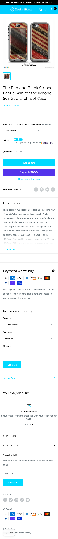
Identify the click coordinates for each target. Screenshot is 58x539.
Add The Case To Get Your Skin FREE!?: (28, 124)
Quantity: (7, 151)
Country (7, 318)
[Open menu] (4, 10)
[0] (52, 9)
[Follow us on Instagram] (16, 500)
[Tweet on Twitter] (47, 189)
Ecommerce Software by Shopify (17, 533)
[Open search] (40, 9)
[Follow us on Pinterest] (22, 500)
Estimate (12, 364)
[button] (34, 142)
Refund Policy (9, 378)
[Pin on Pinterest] (42, 189)
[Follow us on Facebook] (5, 500)
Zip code (7, 346)
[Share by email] (53, 189)
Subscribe (12, 482)
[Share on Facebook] (36, 189)
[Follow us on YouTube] (28, 500)
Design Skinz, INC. (12, 105)
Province (7, 332)
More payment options (29, 179)
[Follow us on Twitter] (11, 500)
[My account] (46, 9)
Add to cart (29, 162)
